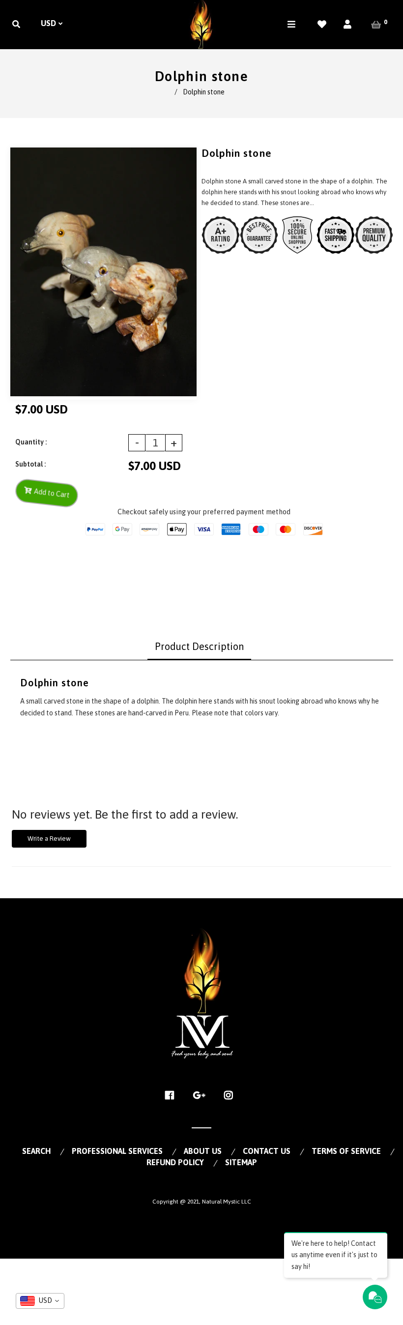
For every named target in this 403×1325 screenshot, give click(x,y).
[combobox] (40, 1301)
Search (36, 1151)
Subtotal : (30, 464)
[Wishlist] (321, 24)
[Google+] (201, 1095)
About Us (203, 1151)
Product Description (199, 646)
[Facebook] (172, 1095)
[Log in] (347, 24)
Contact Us (266, 1151)
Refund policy (175, 1162)
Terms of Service (346, 1151)
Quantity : (31, 442)
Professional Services (117, 1151)
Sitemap (241, 1162)
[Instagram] (231, 1095)
